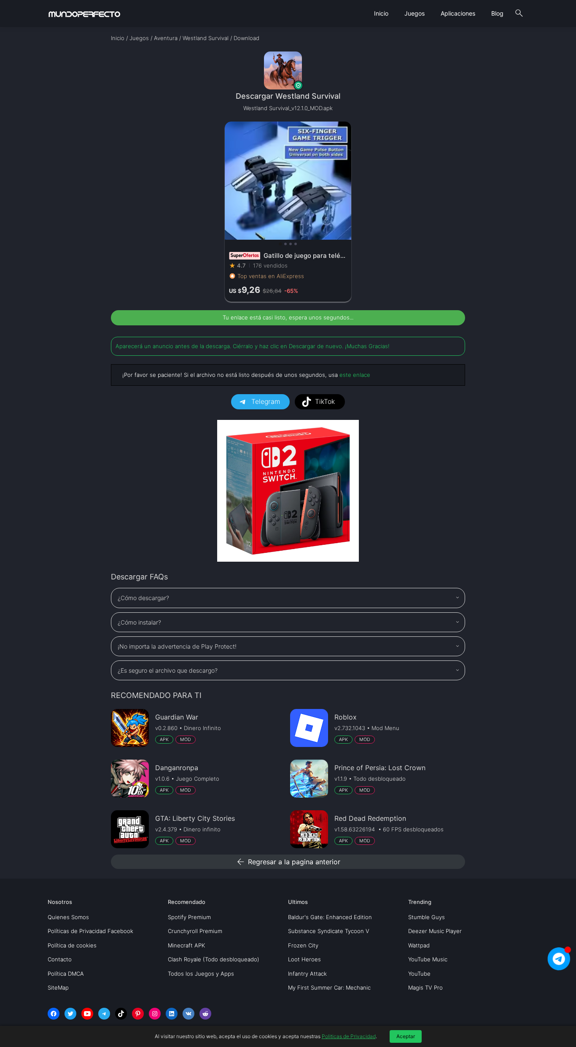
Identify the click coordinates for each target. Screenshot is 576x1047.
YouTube (419, 973)
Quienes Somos (68, 917)
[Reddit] (205, 1014)
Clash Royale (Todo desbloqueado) (213, 959)
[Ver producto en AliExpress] (288, 212)
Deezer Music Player (435, 931)
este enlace (354, 374)
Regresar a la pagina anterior (288, 862)
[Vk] (188, 1014)
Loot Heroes (304, 959)
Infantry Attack (307, 973)
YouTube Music (427, 959)
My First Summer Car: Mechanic (329, 987)
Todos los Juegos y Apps (201, 973)
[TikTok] (121, 1014)
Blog (497, 13)
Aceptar (405, 1036)
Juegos (414, 13)
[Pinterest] (138, 1014)
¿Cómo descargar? (143, 597)
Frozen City (303, 945)
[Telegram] (104, 1014)
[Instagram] (155, 1014)
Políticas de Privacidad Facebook (90, 931)
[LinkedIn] (172, 1014)
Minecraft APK (186, 945)
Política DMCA (66, 973)
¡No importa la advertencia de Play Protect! (177, 646)
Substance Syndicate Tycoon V (328, 931)
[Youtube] (87, 1014)
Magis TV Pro (425, 987)
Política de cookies (72, 945)
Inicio (381, 13)
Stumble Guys (426, 917)
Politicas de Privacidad (349, 1036)
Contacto (60, 959)
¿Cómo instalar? (139, 622)
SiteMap (58, 987)
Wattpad (419, 945)
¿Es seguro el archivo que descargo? (168, 670)
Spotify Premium (189, 917)
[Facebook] (53, 1014)
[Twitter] (70, 1014)
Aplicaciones (458, 13)
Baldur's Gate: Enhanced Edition (330, 917)
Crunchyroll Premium (195, 931)
